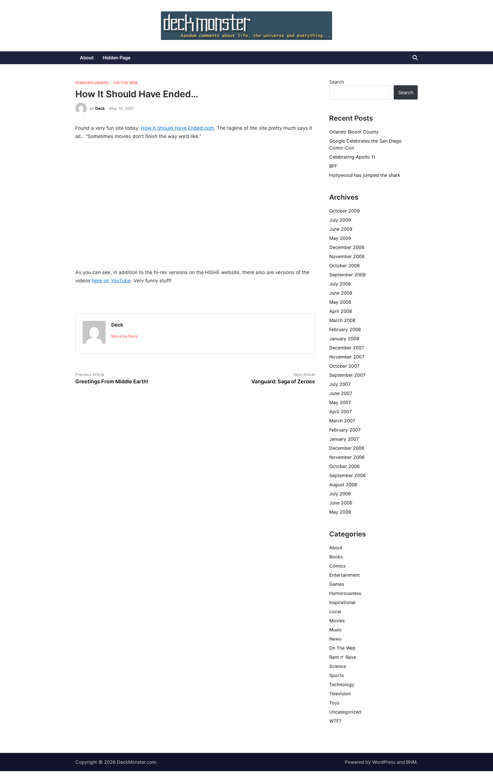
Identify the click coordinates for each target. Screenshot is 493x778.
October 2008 (344, 265)
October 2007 (344, 366)
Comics (337, 566)
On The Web (126, 82)
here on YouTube (111, 280)
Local (335, 611)
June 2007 (340, 393)
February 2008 (345, 329)
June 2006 (340, 503)
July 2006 (340, 494)
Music (335, 630)
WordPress (383, 762)
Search (336, 82)
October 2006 (344, 466)
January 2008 (344, 338)
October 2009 (344, 211)
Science (337, 666)
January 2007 (344, 439)
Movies (337, 620)
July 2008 (340, 284)
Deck (100, 108)
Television (340, 693)
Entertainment (344, 575)
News (335, 639)
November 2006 (347, 457)
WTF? (335, 721)
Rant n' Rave (342, 657)
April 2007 (340, 411)
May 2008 (340, 302)
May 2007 (340, 402)
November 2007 (346, 357)
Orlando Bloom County (354, 132)
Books (336, 557)
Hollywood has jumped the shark (364, 175)
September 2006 (347, 475)
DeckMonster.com (136, 762)
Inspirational (342, 602)
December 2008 (346, 247)
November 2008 (347, 256)
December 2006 (346, 448)
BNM (411, 762)
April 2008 (340, 311)
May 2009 (340, 238)
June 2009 (340, 229)
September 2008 (347, 274)
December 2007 (346, 347)
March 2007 (342, 421)
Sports (336, 675)
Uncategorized (345, 712)
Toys (334, 703)
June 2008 (340, 293)
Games (336, 584)
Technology (341, 684)
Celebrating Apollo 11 (352, 157)
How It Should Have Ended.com (177, 128)
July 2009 (340, 220)
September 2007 (347, 375)
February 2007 (345, 430)
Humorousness (92, 82)
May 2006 (340, 512)
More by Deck (124, 336)
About (87, 57)
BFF (333, 166)
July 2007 (340, 384)
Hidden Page (116, 57)
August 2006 (343, 484)
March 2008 (342, 320)
